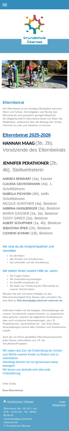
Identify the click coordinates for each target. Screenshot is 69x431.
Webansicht (58, 405)
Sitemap (28, 401)
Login (62, 401)
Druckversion (15, 401)
